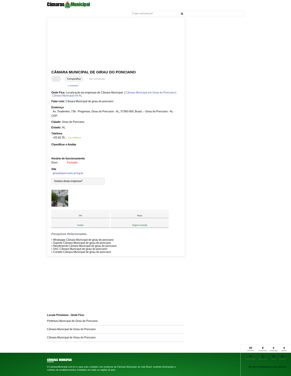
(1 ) (72, 86)
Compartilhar (74, 78)
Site (80, 215)
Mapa (139, 215)
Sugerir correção (139, 225)
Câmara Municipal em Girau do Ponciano (150, 92)
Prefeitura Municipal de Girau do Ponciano (72, 320)
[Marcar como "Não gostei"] (58, 78)
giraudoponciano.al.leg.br (68, 173)
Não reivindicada (97, 79)
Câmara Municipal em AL (67, 95)
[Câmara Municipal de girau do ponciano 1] (59, 205)
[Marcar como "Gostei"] (54, 78)
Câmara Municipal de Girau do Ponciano (71, 329)
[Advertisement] (114, 43)
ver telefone (74, 137)
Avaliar (80, 225)
